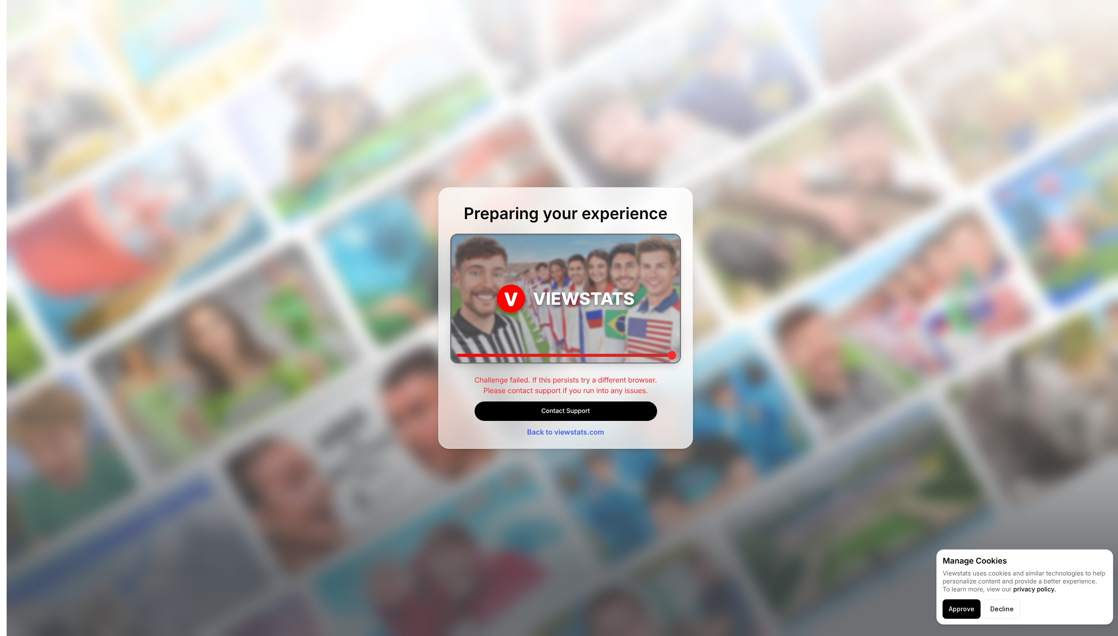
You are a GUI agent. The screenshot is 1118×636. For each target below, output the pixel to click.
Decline (1002, 609)
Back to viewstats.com (565, 432)
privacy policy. (1034, 589)
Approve (961, 609)
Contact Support (565, 411)
